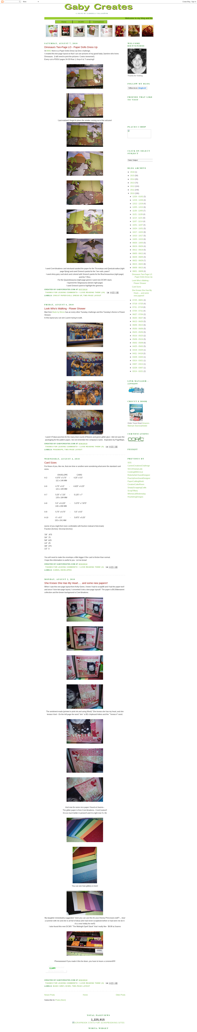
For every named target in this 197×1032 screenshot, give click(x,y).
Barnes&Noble (141, 426)
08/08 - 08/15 (138, 268)
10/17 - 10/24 (138, 232)
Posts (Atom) (60, 1000)
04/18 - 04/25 (138, 350)
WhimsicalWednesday (137, 494)
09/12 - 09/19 (138, 250)
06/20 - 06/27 (138, 318)
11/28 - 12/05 (137, 211)
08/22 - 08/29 (138, 261)
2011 (132, 190)
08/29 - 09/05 (138, 257)
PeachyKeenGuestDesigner (139, 478)
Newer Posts (49, 995)
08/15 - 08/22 (138, 264)
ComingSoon (98, 22)
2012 (132, 186)
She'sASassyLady (135, 469)
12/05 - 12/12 (138, 207)
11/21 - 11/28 (137, 214)
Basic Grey (58, 986)
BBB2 (49, 51)
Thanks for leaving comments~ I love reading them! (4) (74, 983)
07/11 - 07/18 (137, 307)
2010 (132, 193)
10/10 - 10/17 (138, 236)
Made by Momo (58, 312)
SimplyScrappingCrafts (137, 488)
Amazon (145, 423)
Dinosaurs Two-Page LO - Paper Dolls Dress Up (70, 47)
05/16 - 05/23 (138, 336)
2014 (132, 179)
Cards (56, 570)
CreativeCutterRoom (136, 484)
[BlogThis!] (113, 293)
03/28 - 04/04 (138, 357)
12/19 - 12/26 (138, 200)
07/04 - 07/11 (137, 311)
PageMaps (58, 449)
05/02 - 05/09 (138, 343)
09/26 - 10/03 (138, 243)
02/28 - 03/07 (138, 368)
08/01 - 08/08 (138, 271)
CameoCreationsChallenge (139, 466)
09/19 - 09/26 (138, 246)
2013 (132, 183)
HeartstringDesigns (135, 497)
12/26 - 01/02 (138, 197)
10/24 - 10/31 (138, 228)
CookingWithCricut (135, 472)
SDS (129, 463)
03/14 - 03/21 (138, 361)
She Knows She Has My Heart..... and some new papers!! (76, 583)
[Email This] (111, 293)
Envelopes (66, 570)
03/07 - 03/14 (138, 364)
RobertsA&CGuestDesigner (139, 475)
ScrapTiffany (133, 491)
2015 (132, 176)
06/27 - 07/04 (138, 314)
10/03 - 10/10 (138, 239)
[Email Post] (108, 292)
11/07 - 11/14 (137, 221)
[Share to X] (115, 293)
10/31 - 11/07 (137, 225)
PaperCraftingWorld (136, 481)
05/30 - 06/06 (138, 329)
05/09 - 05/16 (138, 339)
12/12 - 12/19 (138, 204)
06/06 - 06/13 (138, 325)
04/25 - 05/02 (138, 346)
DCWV (81, 22)
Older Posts (120, 995)
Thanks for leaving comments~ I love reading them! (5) (74, 447)
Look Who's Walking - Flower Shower (64, 308)
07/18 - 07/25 (138, 304)
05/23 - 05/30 (138, 332)
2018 (132, 172)
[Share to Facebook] (117, 293)
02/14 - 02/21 (138, 371)
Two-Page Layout (92, 295)
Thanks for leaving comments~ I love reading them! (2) (74, 567)
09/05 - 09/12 (138, 253)
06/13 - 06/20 (138, 321)
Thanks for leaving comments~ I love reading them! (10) (75, 292)
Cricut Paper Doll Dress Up (67, 295)
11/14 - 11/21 (137, 218)
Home (63, 22)
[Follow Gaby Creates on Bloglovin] (137, 89)
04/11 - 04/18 (137, 353)
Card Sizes (50, 462)
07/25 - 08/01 (138, 300)
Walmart (131, 426)
